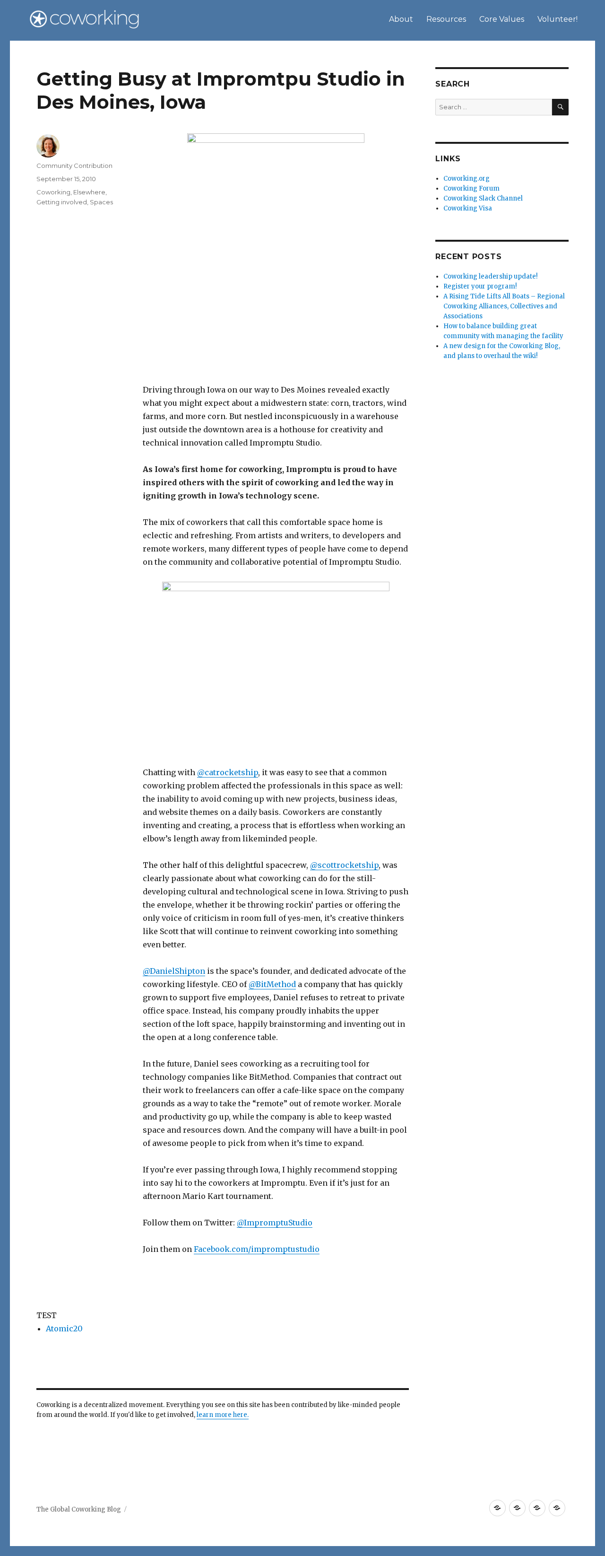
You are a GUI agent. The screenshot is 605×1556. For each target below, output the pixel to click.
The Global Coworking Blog (78, 1509)
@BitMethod (272, 984)
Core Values (501, 19)
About (401, 19)
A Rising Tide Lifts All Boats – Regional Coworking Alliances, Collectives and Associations (504, 306)
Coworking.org (466, 179)
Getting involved (61, 202)
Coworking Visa (467, 208)
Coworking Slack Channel (483, 198)
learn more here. (223, 1415)
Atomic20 (64, 1328)
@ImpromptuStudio (274, 1222)
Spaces (101, 202)
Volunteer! (557, 19)
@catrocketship (227, 772)
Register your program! (480, 286)
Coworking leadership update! (490, 276)
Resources (446, 19)
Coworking (53, 192)
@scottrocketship (344, 865)
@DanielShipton (174, 971)
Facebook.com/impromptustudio (257, 1249)
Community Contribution (74, 165)
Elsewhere (89, 192)
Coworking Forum (471, 188)
